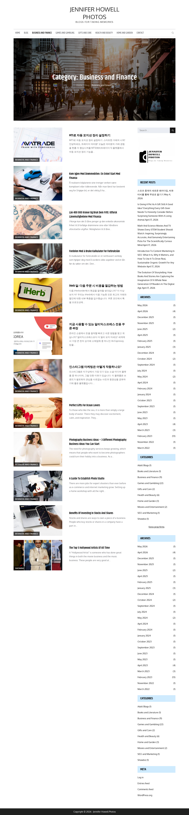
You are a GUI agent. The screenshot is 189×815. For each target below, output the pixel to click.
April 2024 (143, 382)
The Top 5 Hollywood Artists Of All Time (89, 548)
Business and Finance (42, 33)
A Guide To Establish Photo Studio (86, 478)
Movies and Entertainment (151, 507)
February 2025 (145, 341)
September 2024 (146, 364)
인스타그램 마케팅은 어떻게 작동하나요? (95, 367)
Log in (140, 777)
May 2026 (142, 305)
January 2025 (144, 347)
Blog (26, 33)
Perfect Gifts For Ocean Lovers (84, 405)
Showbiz (19, 568)
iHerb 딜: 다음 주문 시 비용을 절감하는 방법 (96, 286)
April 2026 (143, 311)
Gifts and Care (84, 33)
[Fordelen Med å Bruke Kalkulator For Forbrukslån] (38, 258)
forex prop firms (156, 526)
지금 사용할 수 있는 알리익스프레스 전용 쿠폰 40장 (97, 326)
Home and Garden (125, 33)
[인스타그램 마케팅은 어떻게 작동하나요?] (38, 376)
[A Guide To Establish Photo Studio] (38, 486)
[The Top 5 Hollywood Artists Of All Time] (38, 555)
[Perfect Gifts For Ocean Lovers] (38, 412)
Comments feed (145, 789)
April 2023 (143, 424)
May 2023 (142, 418)
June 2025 (142, 329)
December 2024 (146, 352)
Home (17, 33)
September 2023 (146, 406)
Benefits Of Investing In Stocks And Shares (91, 513)
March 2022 (144, 448)
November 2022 (146, 442)
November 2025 (146, 323)
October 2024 (145, 358)
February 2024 (145, 388)
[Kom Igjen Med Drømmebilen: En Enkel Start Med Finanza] (38, 183)
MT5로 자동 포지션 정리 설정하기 (89, 135)
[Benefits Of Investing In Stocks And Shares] (38, 520)
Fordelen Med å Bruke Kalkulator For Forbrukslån (94, 251)
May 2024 (142, 376)
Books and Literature (148, 471)
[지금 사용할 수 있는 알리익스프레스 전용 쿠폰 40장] (38, 335)
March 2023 (144, 430)
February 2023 (145, 436)
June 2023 (142, 412)
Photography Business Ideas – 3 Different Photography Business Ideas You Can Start (97, 442)
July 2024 (142, 370)
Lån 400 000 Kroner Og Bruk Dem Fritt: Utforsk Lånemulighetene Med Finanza (93, 214)
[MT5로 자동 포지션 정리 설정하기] (38, 145)
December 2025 (146, 317)
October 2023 (145, 400)
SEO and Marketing (147, 512)
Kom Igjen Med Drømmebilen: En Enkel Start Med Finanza (94, 176)
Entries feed (143, 783)
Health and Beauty (104, 33)
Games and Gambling (65, 33)
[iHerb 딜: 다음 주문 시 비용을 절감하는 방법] (38, 295)
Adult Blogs (143, 465)
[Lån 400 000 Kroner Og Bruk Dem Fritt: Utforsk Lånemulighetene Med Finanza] (38, 222)
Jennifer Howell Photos (94, 13)
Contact (140, 33)
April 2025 (143, 335)
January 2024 (144, 394)
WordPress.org (145, 795)
